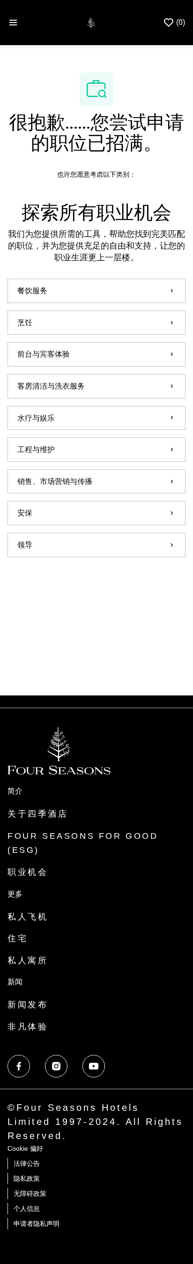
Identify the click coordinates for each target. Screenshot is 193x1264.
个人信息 (27, 1208)
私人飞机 (27, 916)
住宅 (17, 938)
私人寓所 (27, 960)
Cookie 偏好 (25, 1148)
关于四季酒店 (37, 814)
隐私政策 (27, 1178)
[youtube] (93, 1066)
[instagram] (56, 1066)
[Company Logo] (90, 22)
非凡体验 (27, 1026)
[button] (96, 583)
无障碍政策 (30, 1193)
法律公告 (27, 1163)
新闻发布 (27, 1004)
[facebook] (18, 1066)
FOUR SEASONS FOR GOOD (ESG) (82, 843)
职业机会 (27, 872)
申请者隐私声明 (36, 1223)
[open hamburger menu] (13, 22)
